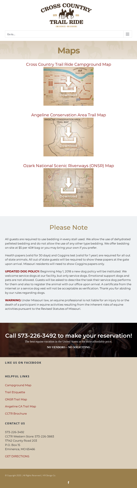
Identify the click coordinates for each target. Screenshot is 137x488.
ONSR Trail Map (16, 399)
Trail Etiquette (15, 392)
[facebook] (68, 482)
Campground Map (18, 385)
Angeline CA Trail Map (20, 406)
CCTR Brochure (16, 413)
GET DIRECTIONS (17, 456)
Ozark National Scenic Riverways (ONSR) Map (68, 165)
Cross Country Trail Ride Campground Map (68, 64)
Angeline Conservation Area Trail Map (68, 114)
